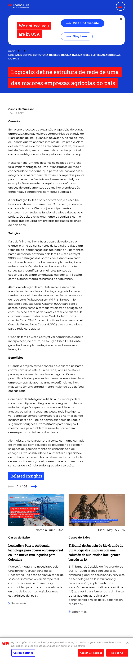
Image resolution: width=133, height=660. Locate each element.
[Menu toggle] (120, 6)
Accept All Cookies (91, 652)
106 (25, 486)
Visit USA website (85, 23)
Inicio (11, 51)
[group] (36, 562)
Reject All (117, 652)
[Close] (127, 643)
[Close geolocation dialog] (121, 19)
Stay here (79, 36)
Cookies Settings (23, 652)
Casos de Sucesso (21, 109)
